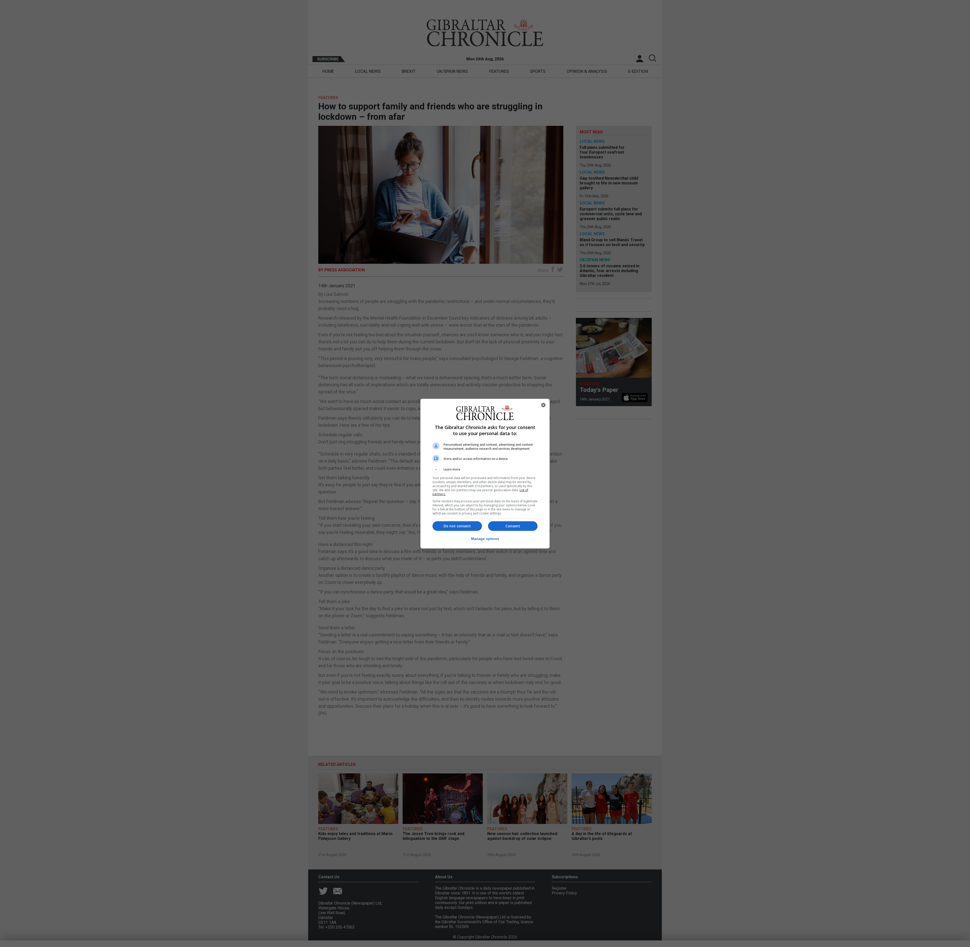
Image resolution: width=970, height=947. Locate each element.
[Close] (543, 405)
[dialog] (485, 474)
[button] (485, 469)
